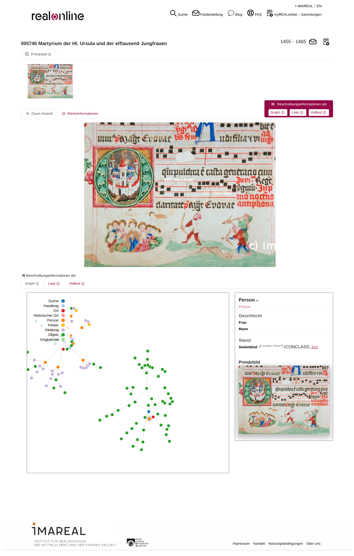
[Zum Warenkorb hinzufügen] (313, 42)
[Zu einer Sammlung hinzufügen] (326, 42)
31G (314, 347)
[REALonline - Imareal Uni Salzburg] (59, 12)
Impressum (241, 543)
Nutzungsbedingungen (286, 543)
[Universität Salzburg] (137, 542)
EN (319, 6)
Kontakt (259, 543)
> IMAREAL (304, 6)
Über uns (314, 543)
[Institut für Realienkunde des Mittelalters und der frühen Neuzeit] (74, 534)
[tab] (38, 54)
